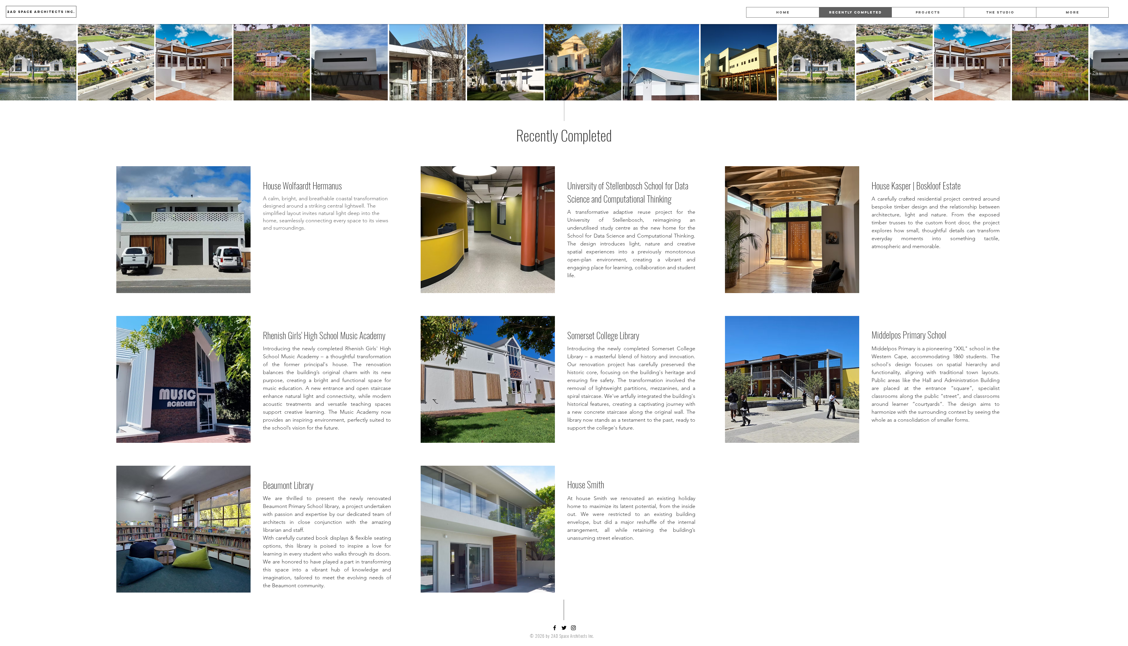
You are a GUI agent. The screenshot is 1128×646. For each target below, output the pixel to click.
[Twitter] (564, 628)
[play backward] (7, 62)
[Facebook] (554, 628)
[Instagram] (573, 628)
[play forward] (1120, 62)
